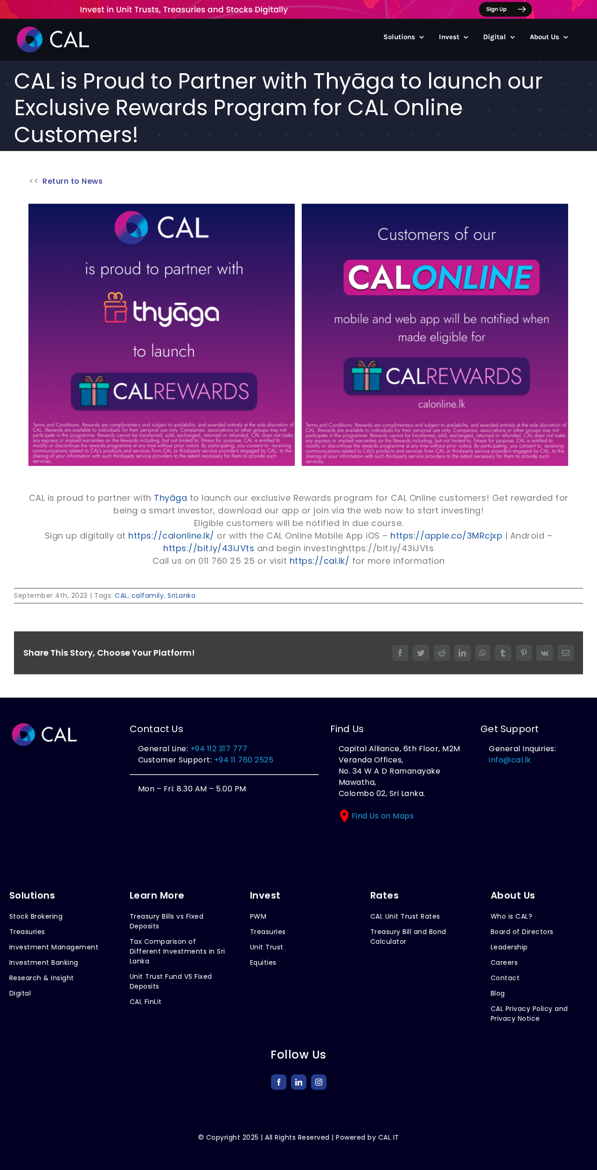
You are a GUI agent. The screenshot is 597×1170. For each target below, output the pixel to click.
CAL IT (388, 1137)
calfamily (148, 595)
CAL (121, 595)
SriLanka (181, 595)
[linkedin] (298, 1082)
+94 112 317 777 (219, 748)
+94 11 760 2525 (242, 760)
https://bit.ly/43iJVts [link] (208, 548)
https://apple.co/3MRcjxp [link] (446, 535)
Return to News (72, 181)
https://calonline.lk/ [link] (171, 535)
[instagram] (318, 1082)
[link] (170, 498)
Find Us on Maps (383, 815)
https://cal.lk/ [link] (320, 561)
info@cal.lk (510, 760)
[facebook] (278, 1082)
